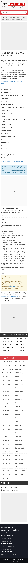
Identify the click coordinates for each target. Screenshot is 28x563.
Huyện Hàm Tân (19, 341)
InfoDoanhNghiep (20, 559)
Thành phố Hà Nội (7, 361)
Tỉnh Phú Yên (5, 444)
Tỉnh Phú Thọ (18, 440)
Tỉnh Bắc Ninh (6, 380)
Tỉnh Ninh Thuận (6, 440)
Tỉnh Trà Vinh (5, 470)
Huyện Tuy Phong (7, 347)
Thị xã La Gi (5, 338)
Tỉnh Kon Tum (18, 422)
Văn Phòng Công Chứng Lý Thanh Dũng (14, 252)
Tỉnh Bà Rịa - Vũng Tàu (8, 373)
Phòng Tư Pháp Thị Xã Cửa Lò (11, 254)
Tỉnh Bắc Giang (19, 373)
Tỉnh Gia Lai (18, 403)
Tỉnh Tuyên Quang (20, 470)
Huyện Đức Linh (7, 341)
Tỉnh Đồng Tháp (6, 403)
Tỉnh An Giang (18, 369)
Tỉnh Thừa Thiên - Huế (8, 467)
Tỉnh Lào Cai (18, 429)
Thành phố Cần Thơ (7, 365)
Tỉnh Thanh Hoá (19, 463)
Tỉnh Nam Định (19, 433)
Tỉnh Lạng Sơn (6, 429)
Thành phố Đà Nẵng (20, 365)
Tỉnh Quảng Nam (6, 448)
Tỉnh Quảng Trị (19, 452)
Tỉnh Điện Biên (6, 399)
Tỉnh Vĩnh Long (6, 474)
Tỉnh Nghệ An (5, 437)
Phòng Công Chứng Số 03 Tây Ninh (13, 242)
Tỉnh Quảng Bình (19, 444)
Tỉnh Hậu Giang (6, 414)
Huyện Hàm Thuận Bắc (21, 350)
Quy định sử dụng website (7, 546)
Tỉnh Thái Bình (19, 459)
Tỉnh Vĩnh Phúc (19, 474)
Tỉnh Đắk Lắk (5, 395)
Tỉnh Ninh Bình (19, 437)
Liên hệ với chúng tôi (6, 541)
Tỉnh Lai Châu (6, 425)
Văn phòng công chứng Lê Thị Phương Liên (14, 245)
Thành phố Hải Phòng (8, 369)
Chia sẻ (3, 86)
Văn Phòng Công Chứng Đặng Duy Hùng (14, 261)
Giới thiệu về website (6, 538)
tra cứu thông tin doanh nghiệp (9, 296)
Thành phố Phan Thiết (21, 344)
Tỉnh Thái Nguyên (7, 463)
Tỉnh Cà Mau (5, 392)
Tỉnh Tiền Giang (19, 467)
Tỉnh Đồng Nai (19, 399)
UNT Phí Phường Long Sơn (10, 240)
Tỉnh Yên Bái (5, 478)
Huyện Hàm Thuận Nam (21, 338)
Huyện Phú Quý (6, 344)
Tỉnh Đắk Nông (19, 395)
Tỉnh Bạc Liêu (18, 376)
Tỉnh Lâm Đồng (19, 425)
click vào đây (12, 286)
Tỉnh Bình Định (6, 384)
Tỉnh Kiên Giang (6, 422)
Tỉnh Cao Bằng (19, 392)
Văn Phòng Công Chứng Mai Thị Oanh (13, 258)
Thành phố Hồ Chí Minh (21, 361)
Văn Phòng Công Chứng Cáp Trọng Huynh (14, 256)
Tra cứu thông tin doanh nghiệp (8, 554)
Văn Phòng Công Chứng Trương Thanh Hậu (13, 263)
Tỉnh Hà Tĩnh (5, 410)
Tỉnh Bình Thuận (7, 354)
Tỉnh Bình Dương (19, 384)
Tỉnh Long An (5, 433)
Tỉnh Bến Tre (18, 380)
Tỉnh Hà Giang (6, 407)
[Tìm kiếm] (25, 12)
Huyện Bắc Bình (19, 347)
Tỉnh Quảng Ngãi (19, 448)
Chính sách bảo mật (6, 549)
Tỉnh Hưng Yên (6, 418)
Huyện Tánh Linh (7, 350)
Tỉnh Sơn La (18, 455)
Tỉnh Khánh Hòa (19, 418)
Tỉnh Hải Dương (19, 410)
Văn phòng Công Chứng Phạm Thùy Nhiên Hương (15, 249)
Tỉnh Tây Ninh (6, 459)
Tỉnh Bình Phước (6, 388)
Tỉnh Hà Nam (18, 407)
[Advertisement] (14, 36)
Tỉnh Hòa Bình (18, 414)
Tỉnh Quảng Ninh (6, 452)
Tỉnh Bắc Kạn (5, 376)
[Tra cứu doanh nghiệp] (14, 5)
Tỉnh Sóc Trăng (6, 455)
